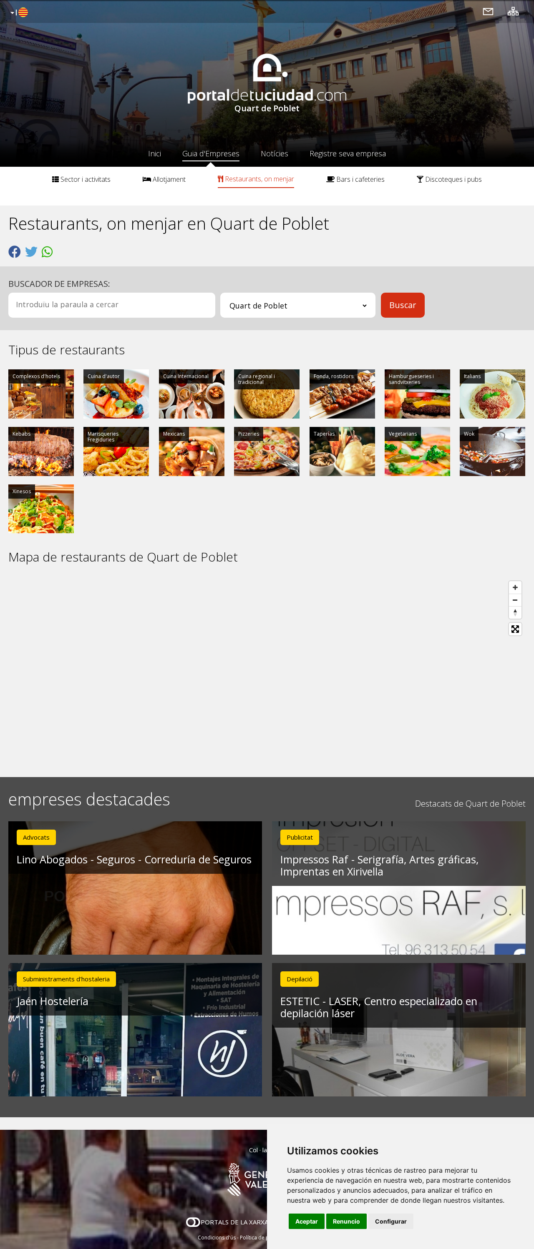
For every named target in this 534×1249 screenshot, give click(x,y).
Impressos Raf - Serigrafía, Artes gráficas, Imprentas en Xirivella (379, 865)
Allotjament (168, 179)
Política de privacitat (264, 1237)
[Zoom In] (515, 587)
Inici (154, 153)
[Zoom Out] (515, 600)
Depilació (299, 979)
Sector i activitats (85, 179)
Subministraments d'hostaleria (66, 979)
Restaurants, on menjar (258, 178)
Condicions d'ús (217, 1237)
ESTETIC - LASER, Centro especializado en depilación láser (378, 1007)
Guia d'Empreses (210, 153)
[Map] (267, 671)
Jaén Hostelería (52, 1001)
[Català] (18, 13)
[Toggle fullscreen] (515, 629)
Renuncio (346, 1221)
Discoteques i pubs (452, 179)
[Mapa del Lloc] (513, 11)
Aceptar (306, 1221)
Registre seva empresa (348, 153)
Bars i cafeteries (360, 179)
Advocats (36, 837)
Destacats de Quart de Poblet (470, 803)
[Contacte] (488, 11)
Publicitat (300, 837)
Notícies (274, 153)
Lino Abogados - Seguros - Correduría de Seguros (134, 859)
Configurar (391, 1221)
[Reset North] (515, 612)
